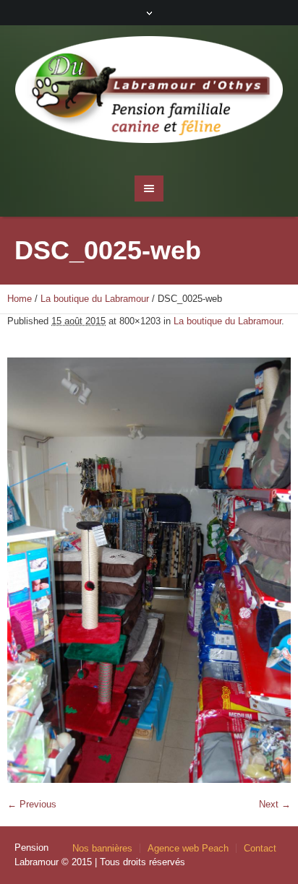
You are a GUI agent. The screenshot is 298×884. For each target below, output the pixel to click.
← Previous (31, 804)
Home (19, 298)
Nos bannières (102, 848)
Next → (275, 804)
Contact (260, 848)
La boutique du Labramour (95, 298)
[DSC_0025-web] (149, 570)
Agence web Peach (188, 848)
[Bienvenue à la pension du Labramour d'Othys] (149, 93)
